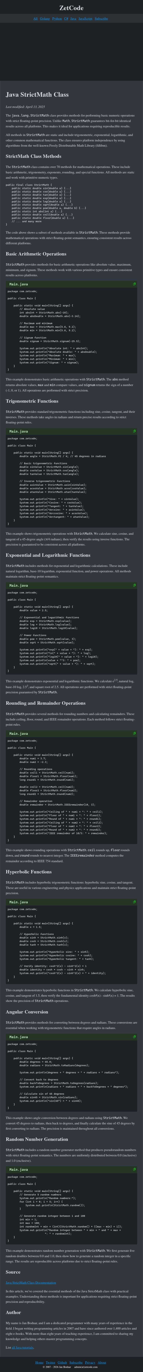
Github (62, 1362)
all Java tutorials (22, 1347)
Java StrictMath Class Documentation (31, 1282)
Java (73, 18)
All (35, 18)
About (102, 1362)
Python (57, 18)
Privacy (90, 1362)
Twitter (50, 1362)
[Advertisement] (71, 52)
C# (66, 18)
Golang (45, 18)
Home (39, 1362)
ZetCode (71, 7)
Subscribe (101, 18)
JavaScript (85, 18)
